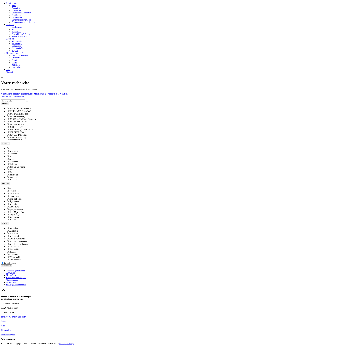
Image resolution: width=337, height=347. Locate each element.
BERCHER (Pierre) (17, 132)
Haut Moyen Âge (16, 212)
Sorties (14, 29)
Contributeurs (17, 15)
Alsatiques (13, 231)
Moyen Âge (14, 215)
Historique (16, 58)
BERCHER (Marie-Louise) (21, 129)
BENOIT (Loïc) (16, 127)
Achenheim (14, 151)
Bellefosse (13, 175)
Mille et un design (66, 344)
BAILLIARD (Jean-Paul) (20, 111)
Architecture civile (17, 239)
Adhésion (16, 65)
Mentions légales (8, 335)
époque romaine (16, 209)
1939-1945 (14, 196)
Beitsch (10, 263)
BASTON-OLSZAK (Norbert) (22, 119)
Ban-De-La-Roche (17, 167)
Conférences (17, 27)
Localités (5, 144)
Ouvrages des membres (21, 20)
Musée (14, 62)
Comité (15, 60)
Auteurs (5, 104)
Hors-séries (16, 10)
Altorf (11, 156)
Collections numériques (21, 13)
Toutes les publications (15, 270)
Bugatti (15, 50)
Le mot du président (20, 55)
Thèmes (5, 223)
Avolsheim (13, 161)
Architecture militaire (18, 241)
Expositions (16, 32)
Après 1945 (14, 207)
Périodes (5, 183)
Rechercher (6, 266)
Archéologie (17, 43)
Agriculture (14, 228)
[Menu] (2, 77)
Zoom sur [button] (10, 39)
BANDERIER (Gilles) (19, 114)
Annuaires (16, 8)
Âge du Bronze (15, 199)
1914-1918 (14, 191)
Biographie (14, 249)
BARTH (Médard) (17, 116)
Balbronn (13, 164)
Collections (16, 46)
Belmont (13, 177)
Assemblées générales (21, 34)
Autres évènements (19, 36)
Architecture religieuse (18, 244)
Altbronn (13, 154)
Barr (11, 172)
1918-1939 (14, 193)
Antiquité (13, 204)
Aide (8, 69)
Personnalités (17, 48)
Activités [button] (10, 24)
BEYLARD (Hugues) (18, 135)
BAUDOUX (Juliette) (18, 122)
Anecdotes (13, 233)
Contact (9, 72)
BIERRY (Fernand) (17, 137)
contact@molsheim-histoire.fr (13, 317)
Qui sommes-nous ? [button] (14, 53)
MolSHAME (17, 17)
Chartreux (13, 254)
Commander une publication (23, 22)
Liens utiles (16, 67)
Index (14, 5)
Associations (14, 247)
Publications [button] (11, 3)
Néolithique (14, 217)
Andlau (12, 159)
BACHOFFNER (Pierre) (20, 108)
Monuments (16, 41)
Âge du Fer (14, 201)
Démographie (15, 257)
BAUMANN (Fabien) (18, 124)
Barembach (14, 169)
